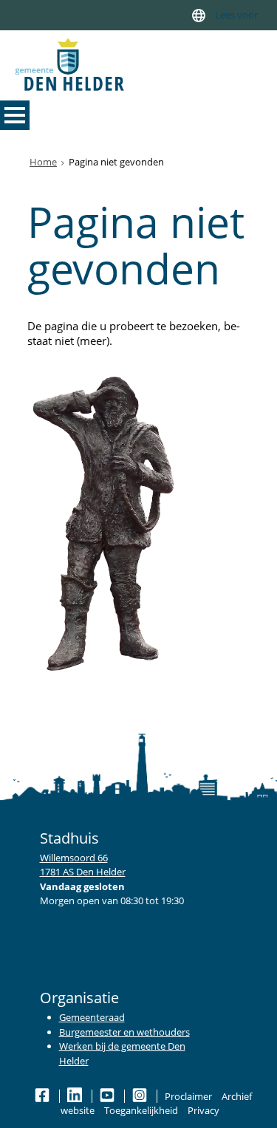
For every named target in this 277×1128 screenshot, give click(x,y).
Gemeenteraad (92, 1017)
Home (43, 161)
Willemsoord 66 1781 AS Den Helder (83, 865)
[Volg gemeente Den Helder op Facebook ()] (43, 1096)
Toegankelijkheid (141, 1110)
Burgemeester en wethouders (124, 1032)
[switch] (199, 15)
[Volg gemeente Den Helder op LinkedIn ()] (75, 1096)
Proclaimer (188, 1096)
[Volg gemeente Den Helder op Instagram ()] (140, 1096)
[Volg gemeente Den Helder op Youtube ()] (108, 1096)
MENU (15, 115)
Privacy (203, 1110)
